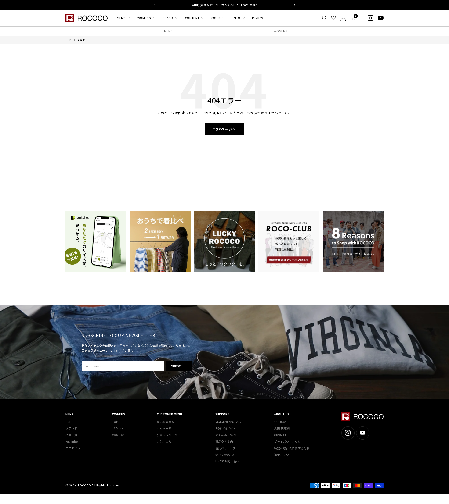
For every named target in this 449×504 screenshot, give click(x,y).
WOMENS (144, 18)
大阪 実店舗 (282, 428)
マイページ (164, 428)
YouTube (71, 442)
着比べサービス (225, 448)
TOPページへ (224, 129)
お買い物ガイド (225, 428)
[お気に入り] (333, 18)
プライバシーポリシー (289, 442)
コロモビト (72, 448)
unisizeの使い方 (226, 455)
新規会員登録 (166, 422)
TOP (68, 40)
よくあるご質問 (225, 435)
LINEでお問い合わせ (228, 461)
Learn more (249, 5)
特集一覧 (71, 435)
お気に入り (164, 442)
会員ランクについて (170, 435)
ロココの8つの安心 (228, 422)
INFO (236, 18)
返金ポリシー (283, 455)
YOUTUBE (218, 18)
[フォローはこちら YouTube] (381, 18)
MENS (121, 18)
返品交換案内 (224, 442)
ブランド (71, 428)
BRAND (168, 18)
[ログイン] (343, 18)
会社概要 (280, 422)
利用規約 (280, 435)
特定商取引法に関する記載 (291, 448)
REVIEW (257, 18)
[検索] (324, 18)
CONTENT (192, 18)
